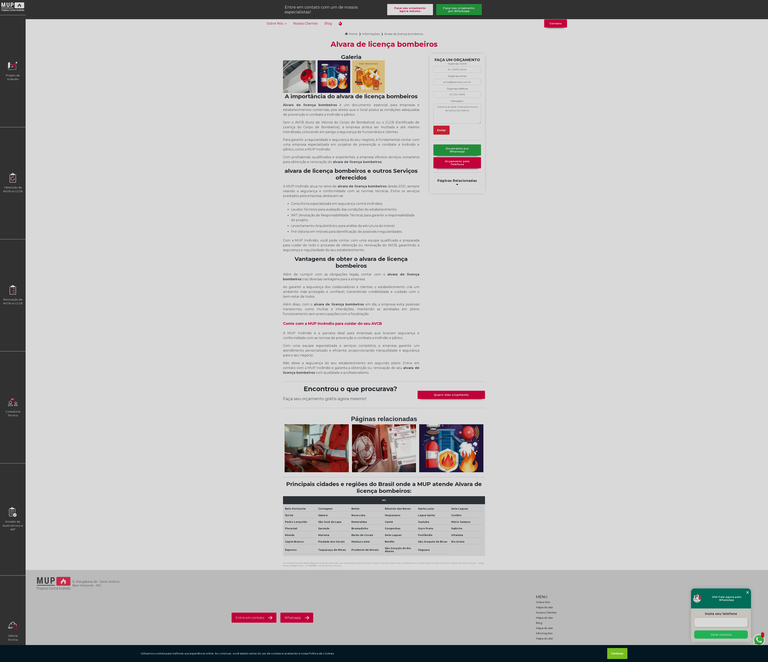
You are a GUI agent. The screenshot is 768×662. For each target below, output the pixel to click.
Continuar (617, 653)
